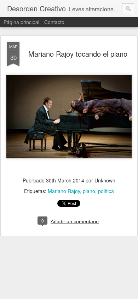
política (106, 190)
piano (89, 190)
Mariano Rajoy (64, 190)
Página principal (21, 22)
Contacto (54, 22)
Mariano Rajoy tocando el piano (77, 54)
